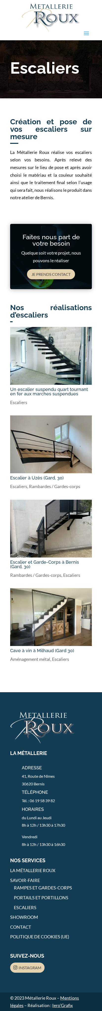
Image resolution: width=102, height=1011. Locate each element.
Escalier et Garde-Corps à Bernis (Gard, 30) (44, 564)
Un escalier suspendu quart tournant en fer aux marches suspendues (49, 391)
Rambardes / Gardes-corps (54, 486)
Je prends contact (51, 274)
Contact (20, 927)
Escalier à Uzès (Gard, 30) (37, 477)
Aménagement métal (30, 659)
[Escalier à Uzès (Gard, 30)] (51, 444)
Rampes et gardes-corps (43, 887)
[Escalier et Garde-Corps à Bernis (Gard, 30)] (51, 529)
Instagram (30, 967)
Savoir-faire (25, 880)
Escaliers (18, 402)
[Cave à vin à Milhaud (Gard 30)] (51, 617)
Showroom (24, 917)
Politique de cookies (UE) (39, 936)
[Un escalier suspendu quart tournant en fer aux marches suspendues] (51, 356)
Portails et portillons (41, 897)
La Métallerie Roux (32, 870)
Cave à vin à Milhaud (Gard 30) (42, 650)
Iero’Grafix (62, 1005)
